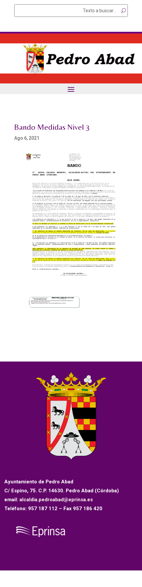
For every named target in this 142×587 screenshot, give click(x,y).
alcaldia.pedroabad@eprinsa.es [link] (56, 500)
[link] (71, 71)
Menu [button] (71, 88)
